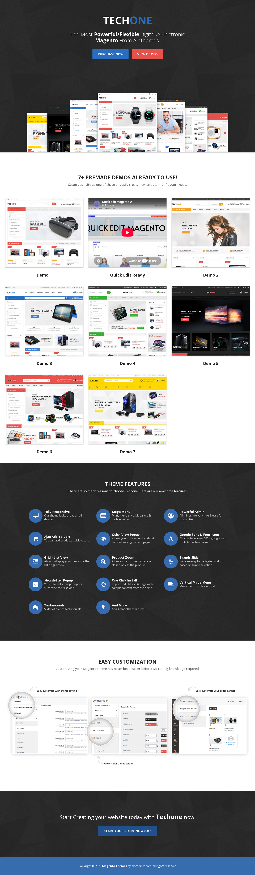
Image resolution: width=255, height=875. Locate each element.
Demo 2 (211, 275)
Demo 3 (44, 363)
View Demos (147, 54)
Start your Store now (127, 831)
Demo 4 (127, 363)
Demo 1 (44, 275)
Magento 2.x (44, 232)
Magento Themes (114, 866)
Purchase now (110, 54)
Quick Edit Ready (127, 275)
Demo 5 (211, 363)
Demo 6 (44, 451)
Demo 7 (127, 451)
